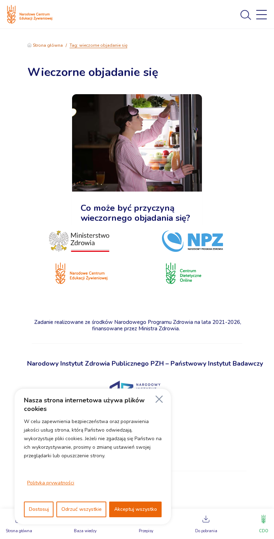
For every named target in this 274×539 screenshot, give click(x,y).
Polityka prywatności (50, 482)
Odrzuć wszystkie (81, 509)
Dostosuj (39, 509)
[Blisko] (159, 399)
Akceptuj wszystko (135, 509)
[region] (92, 456)
